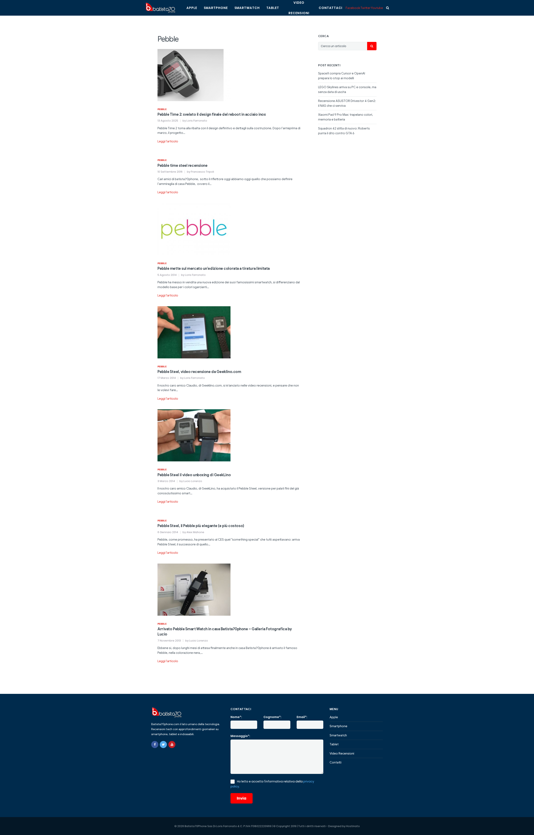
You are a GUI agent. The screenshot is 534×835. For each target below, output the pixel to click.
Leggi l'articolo (167, 141)
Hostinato (353, 826)
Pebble (161, 109)
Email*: (302, 717)
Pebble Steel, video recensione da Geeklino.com (199, 371)
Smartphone (216, 8)
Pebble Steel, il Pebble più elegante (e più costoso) (200, 526)
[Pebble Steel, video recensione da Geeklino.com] (193, 332)
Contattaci (330, 8)
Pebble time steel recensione (182, 165)
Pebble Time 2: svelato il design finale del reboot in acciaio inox (211, 114)
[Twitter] (163, 744)
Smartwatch (247, 8)
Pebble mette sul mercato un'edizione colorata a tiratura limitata (213, 268)
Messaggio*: (240, 736)
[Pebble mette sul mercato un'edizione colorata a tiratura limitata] (193, 229)
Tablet (272, 8)
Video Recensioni (342, 753)
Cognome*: (272, 717)
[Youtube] (171, 744)
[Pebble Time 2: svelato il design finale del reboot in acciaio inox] (193, 75)
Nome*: (236, 717)
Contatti (335, 762)
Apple (191, 8)
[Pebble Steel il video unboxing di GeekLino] (193, 435)
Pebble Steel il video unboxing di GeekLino (194, 475)
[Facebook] (154, 744)
